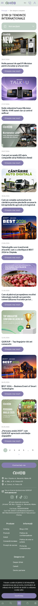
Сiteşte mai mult (12, 71)
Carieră (15, 566)
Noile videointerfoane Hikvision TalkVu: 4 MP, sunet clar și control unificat (17, 110)
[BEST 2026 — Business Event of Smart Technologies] (19, 366)
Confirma (19, 596)
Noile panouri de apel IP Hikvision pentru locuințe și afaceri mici (17, 64)
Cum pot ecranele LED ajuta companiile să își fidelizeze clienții (17, 156)
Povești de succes (10, 545)
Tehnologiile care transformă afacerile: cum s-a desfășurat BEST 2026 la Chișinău (18, 249)
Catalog (6, 529)
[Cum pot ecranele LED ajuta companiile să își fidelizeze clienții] (19, 135)
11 (32, 450)
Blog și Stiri (24, 529)
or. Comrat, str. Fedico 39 (13, 484)
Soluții (5, 537)
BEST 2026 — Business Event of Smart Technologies (19, 387)
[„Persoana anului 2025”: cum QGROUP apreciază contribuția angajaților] (19, 411)
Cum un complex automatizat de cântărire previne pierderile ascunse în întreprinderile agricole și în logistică (19, 202)
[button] (29, 3)
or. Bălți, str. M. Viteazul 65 (14, 481)
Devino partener (19, 570)
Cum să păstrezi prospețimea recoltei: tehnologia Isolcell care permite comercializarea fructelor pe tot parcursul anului (19, 297)
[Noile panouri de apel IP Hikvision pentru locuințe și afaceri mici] (19, 44)
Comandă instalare (10, 541)
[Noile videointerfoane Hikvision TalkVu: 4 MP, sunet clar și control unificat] (19, 88)
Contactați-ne (19, 465)
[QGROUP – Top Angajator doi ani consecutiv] (19, 322)
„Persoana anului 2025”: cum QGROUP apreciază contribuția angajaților (16, 433)
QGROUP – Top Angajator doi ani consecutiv (17, 342)
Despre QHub (18, 562)
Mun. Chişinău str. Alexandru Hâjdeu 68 (18, 478)
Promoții (6, 533)
